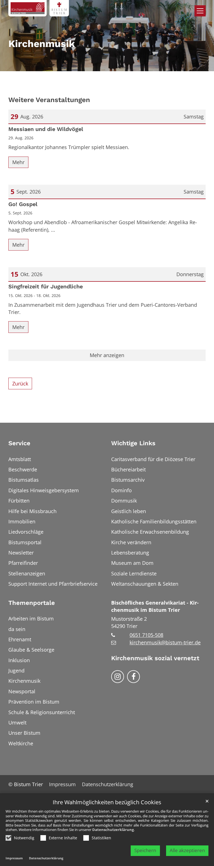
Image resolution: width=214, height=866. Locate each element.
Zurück (20, 383)
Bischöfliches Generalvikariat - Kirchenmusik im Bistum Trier (155, 606)
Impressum (14, 858)
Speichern (145, 850)
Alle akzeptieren (187, 850)
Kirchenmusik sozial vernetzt (155, 658)
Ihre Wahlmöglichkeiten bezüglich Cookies (107, 802)
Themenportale (31, 602)
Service (19, 443)
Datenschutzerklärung (113, 829)
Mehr (18, 162)
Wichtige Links (133, 443)
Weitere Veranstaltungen (49, 100)
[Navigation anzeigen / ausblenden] (200, 10)
